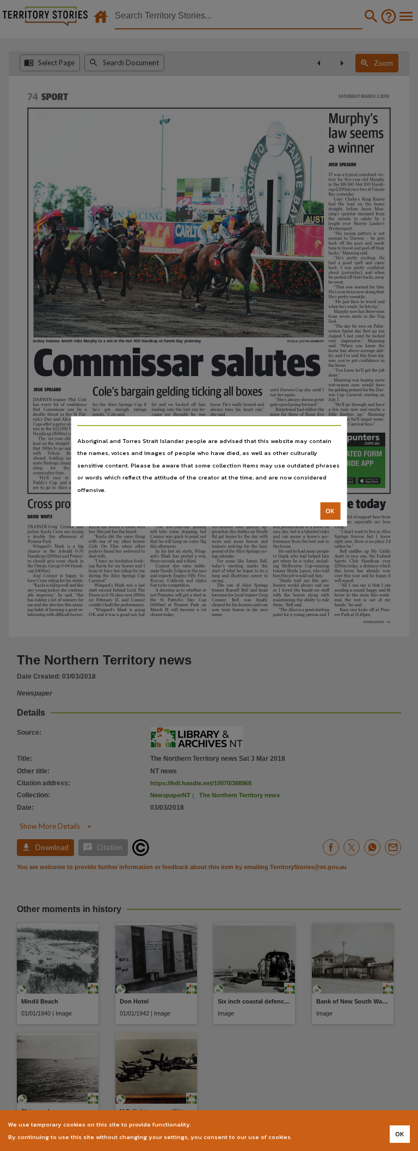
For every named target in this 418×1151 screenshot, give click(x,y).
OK (330, 511)
